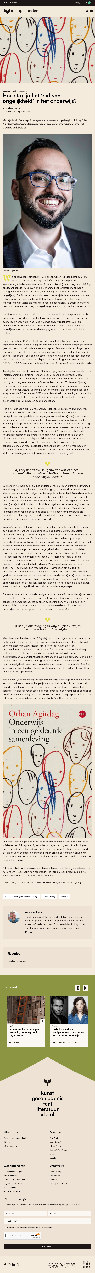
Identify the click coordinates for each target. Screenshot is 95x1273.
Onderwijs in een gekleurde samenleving (36, 883)
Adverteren (55, 1179)
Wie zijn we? (55, 1142)
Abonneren (55, 1175)
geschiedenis (47, 1098)
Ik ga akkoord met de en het (29, 1227)
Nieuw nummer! (10, 3)
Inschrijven (47, 1246)
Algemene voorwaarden (14, 1183)
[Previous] (77, 988)
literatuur (47, 1109)
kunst (47, 1093)
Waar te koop (56, 1171)
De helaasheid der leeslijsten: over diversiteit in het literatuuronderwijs (25, 1032)
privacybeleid (48, 1227)
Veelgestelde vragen (13, 1171)
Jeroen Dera (14, 1042)
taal (47, 1103)
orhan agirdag (49, 896)
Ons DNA (54, 1138)
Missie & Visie (55, 1146)
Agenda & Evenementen (14, 1179)
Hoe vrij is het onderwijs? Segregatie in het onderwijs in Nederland (68, 1032)
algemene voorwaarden (30, 1227)
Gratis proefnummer (58, 1183)
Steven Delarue (14, 108)
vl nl (47, 1114)
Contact (53, 1154)
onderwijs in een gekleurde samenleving (21, 896)
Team (59, 1150)
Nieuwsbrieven (10, 1175)
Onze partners (10, 1146)
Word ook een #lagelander (16, 1138)
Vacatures (54, 1158)
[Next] (85, 988)
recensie (23, 91)
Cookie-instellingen (12, 1191)
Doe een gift (9, 1142)
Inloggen (79, 3)
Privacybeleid (10, 1187)
